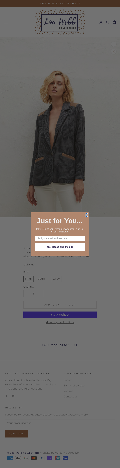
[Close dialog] (86, 215)
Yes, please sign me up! (60, 247)
